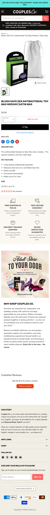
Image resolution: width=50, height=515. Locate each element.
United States (24, 489)
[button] (7, 191)
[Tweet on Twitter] (8, 141)
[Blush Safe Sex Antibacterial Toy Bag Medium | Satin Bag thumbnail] (5, 92)
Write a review (25, 386)
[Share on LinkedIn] (12, 141)
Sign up (37, 477)
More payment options (25, 133)
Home (3, 34)
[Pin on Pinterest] (17, 141)
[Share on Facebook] (3, 141)
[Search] (45, 18)
